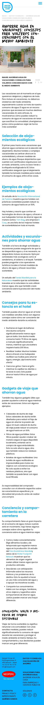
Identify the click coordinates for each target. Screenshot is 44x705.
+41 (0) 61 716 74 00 (9, 665)
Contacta (7, 690)
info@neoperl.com (8, 667)
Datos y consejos (32, 658)
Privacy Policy (9, 693)
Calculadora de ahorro (31, 662)
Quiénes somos (9, 699)
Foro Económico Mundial (20, 551)
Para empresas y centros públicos (31, 683)
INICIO (4, 16)
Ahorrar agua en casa (31, 678)
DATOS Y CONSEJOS (16, 16)
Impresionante (9, 696)
